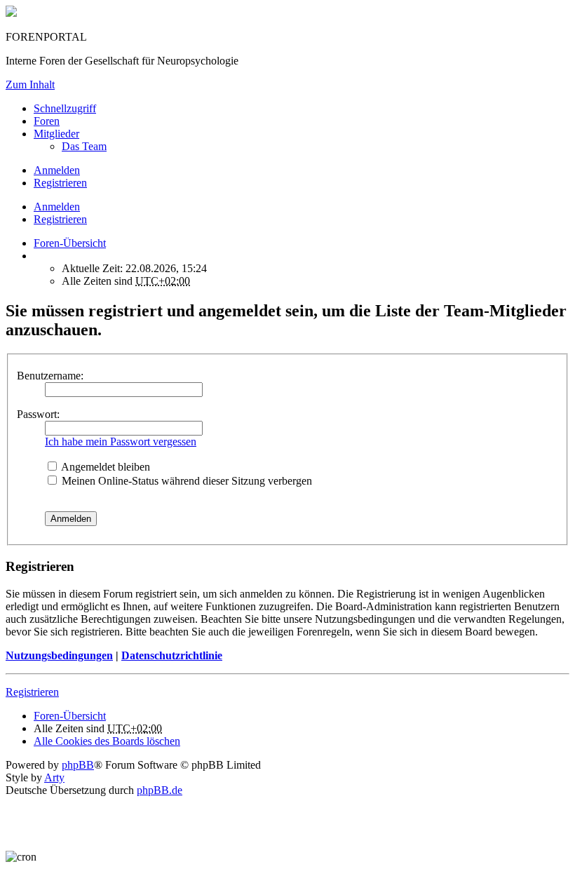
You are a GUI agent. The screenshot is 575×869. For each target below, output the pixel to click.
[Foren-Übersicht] (11, 13)
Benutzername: (50, 376)
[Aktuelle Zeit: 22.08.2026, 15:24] (38, 256)
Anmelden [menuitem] (57, 170)
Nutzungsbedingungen (59, 655)
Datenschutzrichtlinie (171, 655)
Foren (47, 121)
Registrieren (60, 219)
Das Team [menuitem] (84, 146)
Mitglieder (56, 134)
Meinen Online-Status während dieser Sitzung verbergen (185, 481)
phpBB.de (159, 790)
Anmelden (57, 207)
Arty (54, 777)
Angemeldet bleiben (104, 467)
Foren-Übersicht (70, 716)
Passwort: (38, 414)
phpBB (78, 765)
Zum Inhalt (30, 84)
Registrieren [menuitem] (60, 183)
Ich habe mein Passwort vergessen (120, 441)
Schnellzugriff (65, 108)
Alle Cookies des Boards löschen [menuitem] (107, 741)
